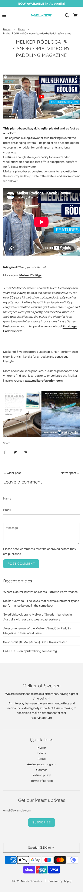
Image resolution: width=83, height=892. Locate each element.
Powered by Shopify (60, 881)
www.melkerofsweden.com (44, 380)
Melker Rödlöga (30, 275)
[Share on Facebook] (5, 451)
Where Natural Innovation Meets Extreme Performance (40, 592)
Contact (41, 770)
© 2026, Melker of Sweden (26, 881)
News (21, 29)
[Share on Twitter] (15, 451)
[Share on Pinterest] (26, 451)
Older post (14, 473)
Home (6, 29)
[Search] (67, 15)
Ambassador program (41, 764)
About (41, 759)
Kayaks (41, 753)
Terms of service (41, 781)
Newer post (68, 473)
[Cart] (75, 15)
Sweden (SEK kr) (39, 847)
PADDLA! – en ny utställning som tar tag (30, 651)
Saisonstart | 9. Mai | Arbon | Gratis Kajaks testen (35, 642)
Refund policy (42, 775)
